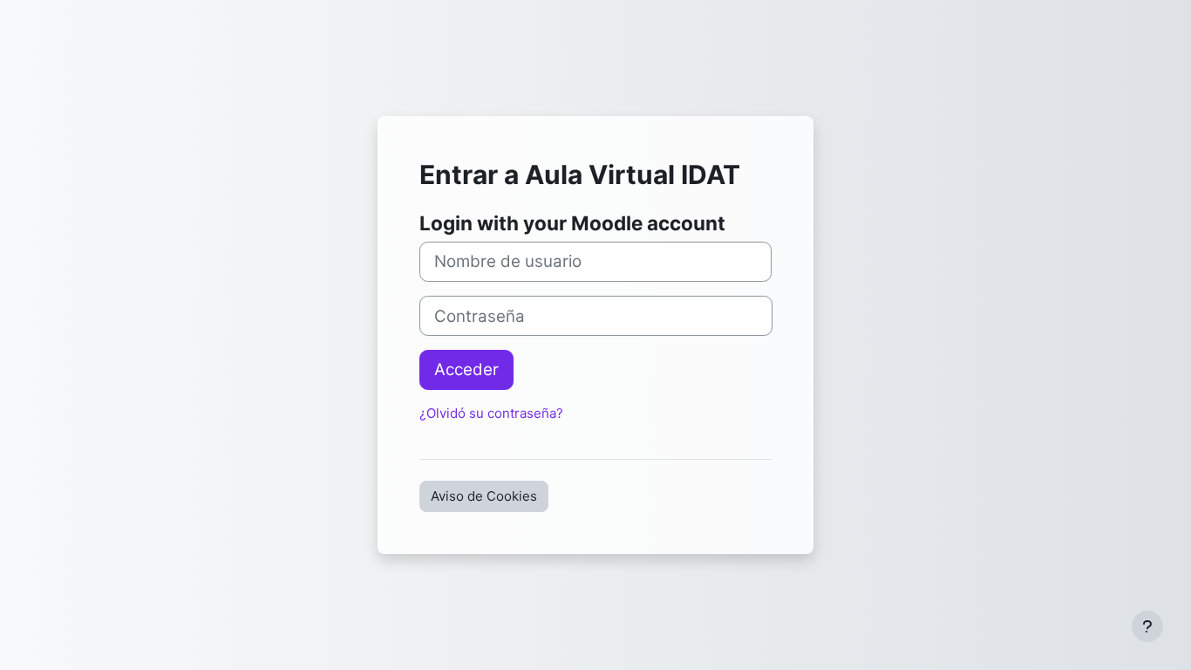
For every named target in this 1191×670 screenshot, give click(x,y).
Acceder (466, 369)
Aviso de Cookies (484, 496)
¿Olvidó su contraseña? (491, 413)
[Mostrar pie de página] (1147, 626)
